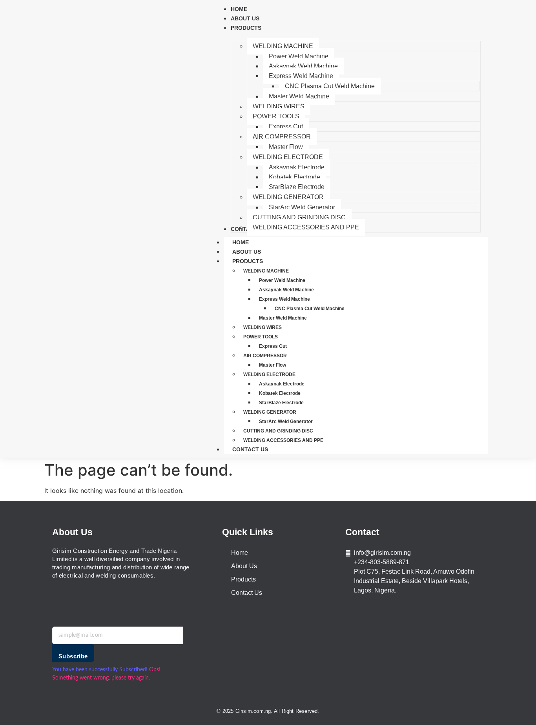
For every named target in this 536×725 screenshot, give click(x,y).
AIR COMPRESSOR (265, 355)
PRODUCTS (247, 261)
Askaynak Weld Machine (286, 290)
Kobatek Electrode (280, 393)
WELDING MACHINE (266, 271)
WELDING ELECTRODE (269, 374)
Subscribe (73, 656)
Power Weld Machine (282, 280)
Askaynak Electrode (281, 384)
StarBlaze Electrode (281, 402)
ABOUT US (246, 252)
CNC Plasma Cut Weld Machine (310, 308)
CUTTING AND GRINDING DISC (278, 431)
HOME (240, 242)
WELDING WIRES (262, 327)
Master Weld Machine (283, 318)
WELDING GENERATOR (269, 412)
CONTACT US (250, 449)
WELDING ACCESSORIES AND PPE (283, 440)
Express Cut (273, 346)
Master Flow (272, 365)
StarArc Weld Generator (286, 421)
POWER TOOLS (260, 337)
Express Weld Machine (284, 299)
